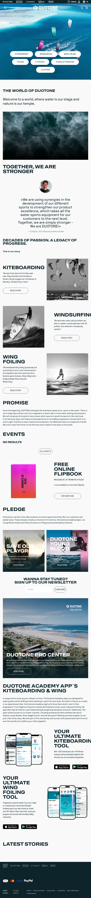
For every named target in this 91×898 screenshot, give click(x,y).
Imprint (29, 890)
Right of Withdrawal (73, 890)
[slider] (35, 156)
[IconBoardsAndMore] (5, 866)
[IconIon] (19, 2)
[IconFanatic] (30, 2)
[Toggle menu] (5, 7)
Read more (19, 565)
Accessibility (61, 890)
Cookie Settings (31, 893)
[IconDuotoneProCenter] (74, 608)
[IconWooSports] (51, 2)
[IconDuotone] (7, 2)
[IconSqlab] (41, 2)
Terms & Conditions (39, 890)
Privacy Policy (51, 890)
